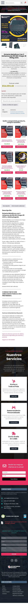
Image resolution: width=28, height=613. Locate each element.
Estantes (9, 9)
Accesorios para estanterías (16, 111)
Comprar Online (16, 586)
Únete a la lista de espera (10, 104)
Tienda (6, 8)
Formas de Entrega (17, 590)
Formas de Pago (16, 588)
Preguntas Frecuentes (17, 593)
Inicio (3, 8)
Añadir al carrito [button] (7, 146)
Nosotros (4, 590)
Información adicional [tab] (18, 206)
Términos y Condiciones (18, 595)
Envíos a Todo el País (13, 385)
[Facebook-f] (12, 560)
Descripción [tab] (6, 206)
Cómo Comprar (6, 591)
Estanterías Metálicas (13, 8)
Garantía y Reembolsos (18, 591)
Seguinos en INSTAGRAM (8, 340)
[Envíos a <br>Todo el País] (13, 381)
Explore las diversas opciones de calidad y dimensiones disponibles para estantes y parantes (13, 335)
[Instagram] (16, 560)
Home (3, 586)
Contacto (4, 593)
